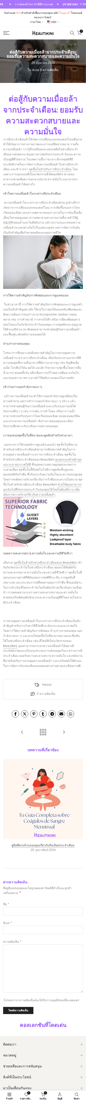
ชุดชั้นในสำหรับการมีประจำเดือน (50, 169)
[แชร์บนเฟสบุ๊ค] (15, 713)
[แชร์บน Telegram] (52, 713)
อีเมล (7, 923)
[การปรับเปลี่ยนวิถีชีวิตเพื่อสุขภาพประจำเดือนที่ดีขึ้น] (22, 732)
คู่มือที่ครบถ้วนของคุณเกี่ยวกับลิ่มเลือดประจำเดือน (43, 845)
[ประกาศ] (24, 4)
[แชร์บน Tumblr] (43, 713)
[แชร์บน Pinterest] (33, 713)
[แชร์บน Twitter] (24, 713)
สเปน (35, 70)
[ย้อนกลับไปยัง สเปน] (43, 732)
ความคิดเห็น (12, 942)
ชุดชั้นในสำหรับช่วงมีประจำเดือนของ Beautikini (45, 562)
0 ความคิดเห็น (49, 70)
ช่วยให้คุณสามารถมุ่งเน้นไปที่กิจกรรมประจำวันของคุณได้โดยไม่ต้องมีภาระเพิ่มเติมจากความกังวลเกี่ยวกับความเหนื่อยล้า (42, 489)
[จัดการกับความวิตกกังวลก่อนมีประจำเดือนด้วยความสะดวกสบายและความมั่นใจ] (63, 732)
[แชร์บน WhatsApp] (70, 713)
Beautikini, (10, 646)
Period (46, 685)
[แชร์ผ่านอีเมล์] (61, 713)
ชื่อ (6, 904)
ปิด (84, 4)
